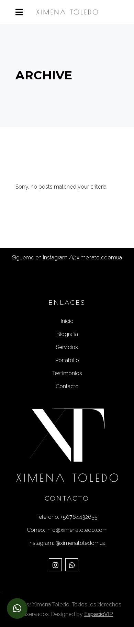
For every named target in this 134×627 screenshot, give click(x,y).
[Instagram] (55, 564)
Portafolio (67, 360)
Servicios (67, 347)
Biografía (67, 334)
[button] (17, 608)
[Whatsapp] (71, 564)
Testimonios (67, 373)
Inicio (67, 321)
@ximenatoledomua (97, 257)
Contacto (67, 386)
